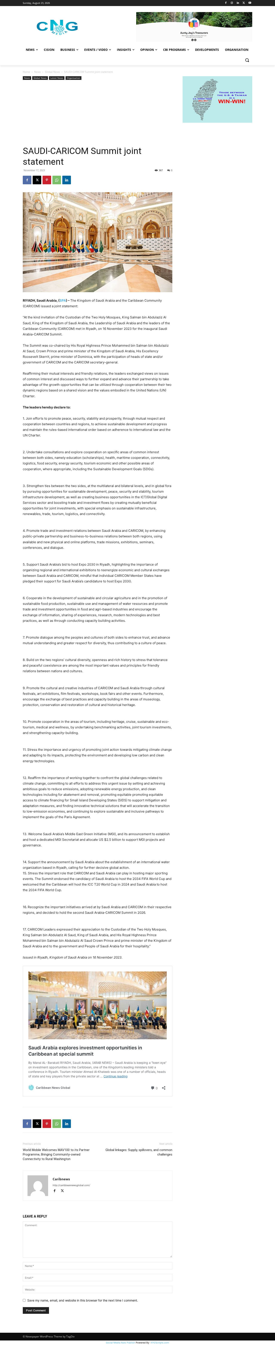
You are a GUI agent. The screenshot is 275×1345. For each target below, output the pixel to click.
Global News (52, 72)
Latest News (56, 77)
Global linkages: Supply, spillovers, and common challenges (138, 1152)
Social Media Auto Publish (120, 1342)
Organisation (73, 77)
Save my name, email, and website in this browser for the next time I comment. (82, 1300)
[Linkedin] (237, 3)
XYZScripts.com (160, 1342)
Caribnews (61, 1179)
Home (26, 72)
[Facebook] (225, 3)
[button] (247, 60)
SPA (63, 300)
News (37, 72)
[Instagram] (231, 3)
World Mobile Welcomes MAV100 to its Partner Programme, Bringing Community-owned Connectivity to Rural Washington (56, 1154)
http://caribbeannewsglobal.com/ (71, 1185)
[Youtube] (249, 3)
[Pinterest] (47, 180)
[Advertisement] (97, 113)
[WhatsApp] (56, 180)
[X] (243, 3)
